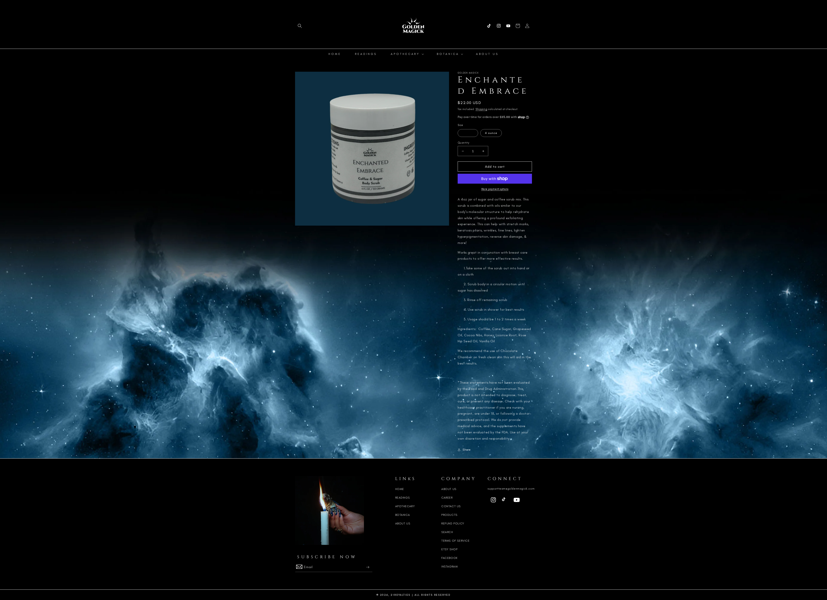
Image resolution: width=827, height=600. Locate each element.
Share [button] (467, 449)
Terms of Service (455, 541)
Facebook (449, 558)
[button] (300, 26)
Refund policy (452, 523)
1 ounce (468, 133)
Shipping (481, 109)
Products (449, 515)
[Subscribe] (367, 567)
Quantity (463, 142)
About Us (402, 523)
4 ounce (491, 133)
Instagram (449, 566)
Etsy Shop (449, 549)
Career (447, 497)
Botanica (402, 515)
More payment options (494, 189)
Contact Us (451, 506)
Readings (402, 497)
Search (447, 532)
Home (399, 489)
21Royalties (400, 594)
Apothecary (405, 506)
